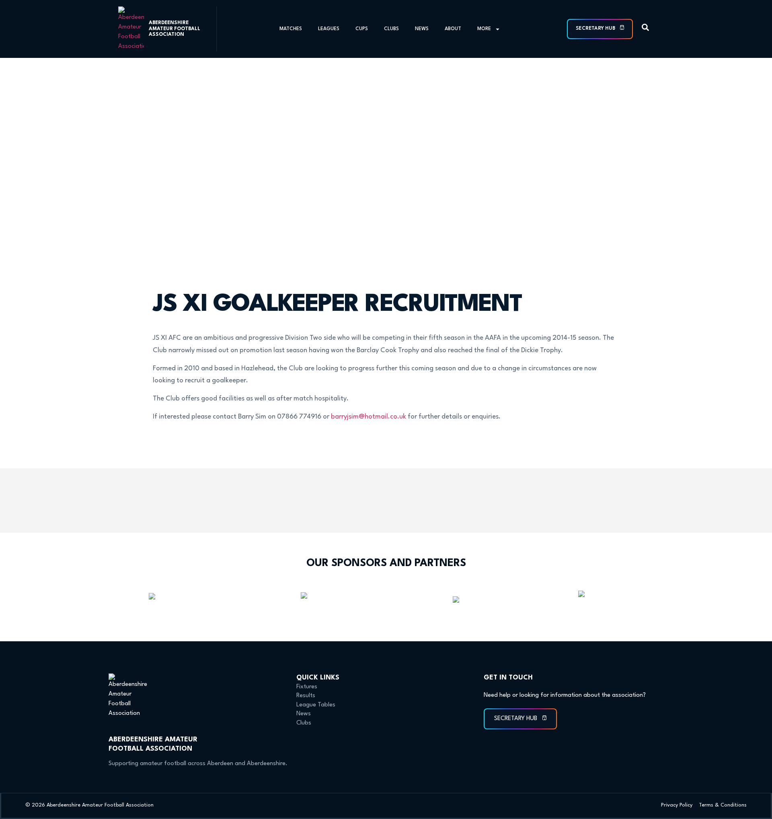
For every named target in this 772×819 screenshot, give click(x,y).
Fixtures (306, 687)
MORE (484, 29)
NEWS (422, 29)
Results (305, 696)
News (303, 714)
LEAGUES (328, 29)
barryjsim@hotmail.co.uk (368, 416)
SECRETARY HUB (596, 28)
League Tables (315, 705)
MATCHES (290, 29)
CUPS (361, 29)
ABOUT (453, 29)
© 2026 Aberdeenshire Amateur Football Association (89, 805)
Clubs (303, 723)
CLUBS (391, 29)
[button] (645, 29)
